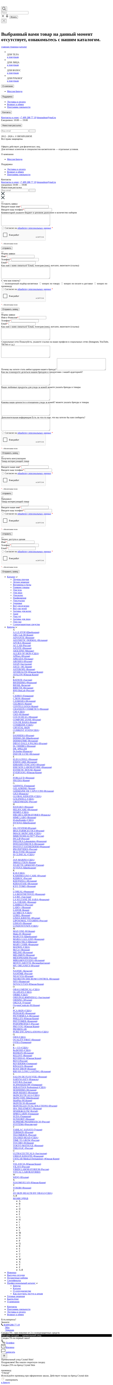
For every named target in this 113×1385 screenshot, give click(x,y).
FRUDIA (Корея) (21, 780)
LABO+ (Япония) (22, 907)
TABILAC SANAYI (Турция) (27, 1129)
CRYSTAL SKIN (21, 727)
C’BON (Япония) (21, 698)
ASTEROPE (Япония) (24, 669)
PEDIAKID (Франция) (24, 1013)
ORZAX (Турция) (22, 1002)
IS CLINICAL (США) (23, 854)
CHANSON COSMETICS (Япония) (31, 709)
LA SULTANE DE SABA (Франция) (31, 899)
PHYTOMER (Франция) (25, 1021)
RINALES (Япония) (23, 1066)
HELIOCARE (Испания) (25, 809)
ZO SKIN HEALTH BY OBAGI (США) (32, 1193)
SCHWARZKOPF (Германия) (27, 1084)
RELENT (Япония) (22, 1055)
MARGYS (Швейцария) (25, 936)
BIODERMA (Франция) (25, 682)
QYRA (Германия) (22, 1042)
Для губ (17, 616)
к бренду (5, 1382)
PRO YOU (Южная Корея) (26, 1026)
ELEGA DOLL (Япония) (25, 759)
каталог (23, 47)
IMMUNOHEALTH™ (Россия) (28, 836)
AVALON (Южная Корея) (26, 674)
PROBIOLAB (20, 1029)
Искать (14, 17)
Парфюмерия (19, 598)
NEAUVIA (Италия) (23, 976)
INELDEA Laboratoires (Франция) (30, 841)
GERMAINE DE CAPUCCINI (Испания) (33, 791)
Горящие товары (21, 587)
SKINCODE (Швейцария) (26, 1098)
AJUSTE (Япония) (22, 648)
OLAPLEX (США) (22, 992)
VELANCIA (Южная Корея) (27, 1164)
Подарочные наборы (17, 1278)
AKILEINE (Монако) (23, 651)
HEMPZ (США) (21, 812)
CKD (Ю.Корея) (21, 714)
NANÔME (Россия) (23, 973)
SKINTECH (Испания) (24, 1103)
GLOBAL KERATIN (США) (27, 796)
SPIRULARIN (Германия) (26, 1114)
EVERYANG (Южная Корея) (27, 772)
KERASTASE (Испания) (25, 883)
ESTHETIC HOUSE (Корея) (27, 770)
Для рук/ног (19, 600)
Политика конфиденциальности (80, 141)
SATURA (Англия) (22, 1082)
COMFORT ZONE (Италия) (27, 719)
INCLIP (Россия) (21, 838)
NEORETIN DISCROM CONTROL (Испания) (36, 979)
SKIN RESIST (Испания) (25, 1092)
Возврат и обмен (15, 104)
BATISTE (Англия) (22, 680)
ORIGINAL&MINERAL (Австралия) (31, 997)
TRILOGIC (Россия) (23, 1148)
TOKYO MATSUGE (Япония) (28, 1145)
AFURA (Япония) (22, 643)
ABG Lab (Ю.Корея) (23, 635)
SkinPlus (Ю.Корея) (22, 1100)
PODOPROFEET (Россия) (26, 1024)
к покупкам (13, 57)
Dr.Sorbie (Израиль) (22, 751)
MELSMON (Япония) (24, 955)
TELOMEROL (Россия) (24, 1135)
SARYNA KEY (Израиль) (26, 1079)
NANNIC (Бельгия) (22, 971)
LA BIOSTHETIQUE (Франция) (29, 894)
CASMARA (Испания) (24, 701)
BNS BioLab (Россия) (23, 690)
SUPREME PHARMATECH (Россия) (31, 1121)
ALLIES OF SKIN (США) (26, 653)
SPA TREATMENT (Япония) (27, 1108)
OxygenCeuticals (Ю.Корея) (26, 1005)
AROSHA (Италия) (22, 661)
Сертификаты (14, 1280)
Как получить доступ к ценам (28, 1293)
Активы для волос (22, 611)
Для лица (17, 592)
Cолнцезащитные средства (26, 624)
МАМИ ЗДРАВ (20, 1198)
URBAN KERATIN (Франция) (28, 1156)
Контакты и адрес (10, 117)
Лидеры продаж (21, 579)
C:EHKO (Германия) (23, 696)
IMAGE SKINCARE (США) (27, 833)
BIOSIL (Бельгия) (21, 685)
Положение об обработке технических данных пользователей (32, 141)
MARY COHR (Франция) (25, 944)
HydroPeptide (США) (23, 820)
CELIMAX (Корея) (22, 703)
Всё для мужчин (21, 606)
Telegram (9, 1330)
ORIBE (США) (20, 994)
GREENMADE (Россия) (25, 801)
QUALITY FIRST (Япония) (26, 1039)
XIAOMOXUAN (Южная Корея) (29, 1182)
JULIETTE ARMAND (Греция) (28, 865)
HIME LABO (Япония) (24, 817)
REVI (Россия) (20, 1061)
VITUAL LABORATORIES (26, 1172)
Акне (15, 614)
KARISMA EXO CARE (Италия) (29, 875)
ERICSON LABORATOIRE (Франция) (32, 767)
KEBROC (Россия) (22, 878)
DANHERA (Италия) (23, 735)
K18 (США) (19, 873)
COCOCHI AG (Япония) (25, 717)
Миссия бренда (14, 91)
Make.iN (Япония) (22, 934)
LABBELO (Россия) (23, 905)
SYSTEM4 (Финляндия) (25, 1124)
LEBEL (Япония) (21, 915)
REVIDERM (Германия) (25, 1063)
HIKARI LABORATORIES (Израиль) (31, 815)
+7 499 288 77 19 (28, 117)
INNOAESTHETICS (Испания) (28, 844)
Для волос (18, 595)
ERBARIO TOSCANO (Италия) (29, 764)
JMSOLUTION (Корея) (24, 862)
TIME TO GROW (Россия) (26, 1140)
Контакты (6, 112)
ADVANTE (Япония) (23, 637)
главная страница (10, 47)
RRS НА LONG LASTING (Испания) (32, 1071)
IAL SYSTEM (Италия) (24, 828)
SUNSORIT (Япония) (24, 1119)
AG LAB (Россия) (22, 645)
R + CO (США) (20, 1047)
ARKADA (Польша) (23, 659)
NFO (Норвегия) (21, 981)
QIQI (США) (19, 1037)
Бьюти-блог (13, 1299)
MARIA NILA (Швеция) (25, 942)
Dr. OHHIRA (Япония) (24, 746)
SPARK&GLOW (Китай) (25, 1111)
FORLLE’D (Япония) (23, 778)
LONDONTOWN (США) (25, 926)
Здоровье (17, 603)
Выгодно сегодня (16, 1275)
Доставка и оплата (16, 102)
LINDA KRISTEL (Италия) (26, 918)
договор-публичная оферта (54, 146)
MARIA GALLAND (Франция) (28, 939)
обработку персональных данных (34, 228)
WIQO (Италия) (21, 1177)
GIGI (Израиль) (20, 793)
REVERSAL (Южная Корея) (27, 1058)
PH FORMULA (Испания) (26, 1016)
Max (7, 1327)
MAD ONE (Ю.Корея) (24, 931)
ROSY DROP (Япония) (24, 1069)
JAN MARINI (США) (23, 860)
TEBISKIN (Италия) (23, 1132)
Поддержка (7, 97)
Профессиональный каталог (21, 1283)
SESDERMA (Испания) (24, 1090)
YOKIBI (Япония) (22, 1188)
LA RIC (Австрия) (22, 897)
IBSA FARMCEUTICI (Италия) (28, 830)
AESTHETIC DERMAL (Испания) (30, 640)
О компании (7, 86)
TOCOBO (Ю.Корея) (23, 1143)
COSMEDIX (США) (23, 725)
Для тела (17, 590)
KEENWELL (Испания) (25, 881)
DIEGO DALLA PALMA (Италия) (30, 743)
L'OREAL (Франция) (23, 891)
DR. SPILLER (20, 748)
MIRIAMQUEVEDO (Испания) (29, 960)
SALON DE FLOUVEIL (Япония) (30, 1076)
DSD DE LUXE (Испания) (26, 754)
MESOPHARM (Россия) (25, 957)
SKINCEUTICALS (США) (26, 1095)
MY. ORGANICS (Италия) (26, 965)
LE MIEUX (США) (22, 912)
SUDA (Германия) (22, 1116)
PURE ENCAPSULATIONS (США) (31, 1032)
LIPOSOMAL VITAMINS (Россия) (30, 920)
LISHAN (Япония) (22, 923)
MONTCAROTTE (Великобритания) (31, 963)
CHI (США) (19, 711)
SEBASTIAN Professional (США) (29, 1087)
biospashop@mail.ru (46, 117)
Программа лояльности (18, 107)
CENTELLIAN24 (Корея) (25, 706)
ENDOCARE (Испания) (25, 762)
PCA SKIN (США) (22, 1010)
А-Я (21, 1270)
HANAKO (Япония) (23, 807)
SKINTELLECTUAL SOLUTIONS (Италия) (35, 1106)
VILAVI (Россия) (21, 1166)
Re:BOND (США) (22, 1050)
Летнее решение (21, 582)
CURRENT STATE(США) (26, 730)
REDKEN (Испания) (23, 1053)
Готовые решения (16, 1296)
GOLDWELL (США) (23, 799)
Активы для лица (21, 619)
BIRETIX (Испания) (23, 688)
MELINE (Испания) (23, 952)
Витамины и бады (22, 584)
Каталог (11, 577)
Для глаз (17, 621)
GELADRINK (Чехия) (24, 788)
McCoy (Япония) (21, 950)
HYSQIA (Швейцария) (24, 823)
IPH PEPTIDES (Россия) (25, 849)
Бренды (11, 627)
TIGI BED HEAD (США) (25, 1137)
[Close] (2, 201)
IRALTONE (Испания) (24, 852)
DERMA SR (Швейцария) (26, 738)
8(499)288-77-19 (11, 1325)
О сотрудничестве (22, 1291)
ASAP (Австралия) (22, 664)
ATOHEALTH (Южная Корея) (28, 672)
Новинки (11, 1272)
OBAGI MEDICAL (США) (26, 989)
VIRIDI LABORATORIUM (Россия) (31, 1169)
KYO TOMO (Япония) (24, 886)
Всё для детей (20, 608)
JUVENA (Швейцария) (24, 868)
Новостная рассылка (11, 125)
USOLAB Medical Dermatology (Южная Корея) (36, 1158)
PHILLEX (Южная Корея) (26, 1018)
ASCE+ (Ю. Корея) (22, 666)
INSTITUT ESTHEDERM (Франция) (31, 846)
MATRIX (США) (21, 947)
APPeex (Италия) (21, 656)
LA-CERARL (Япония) (24, 902)
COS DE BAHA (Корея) (25, 722)
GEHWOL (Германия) (24, 786)
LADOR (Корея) (21, 910)
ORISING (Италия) (22, 1000)
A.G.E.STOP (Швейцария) (26, 632)
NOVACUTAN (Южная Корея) (28, 984)
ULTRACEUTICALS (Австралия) (30, 1153)
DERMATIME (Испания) (25, 741)
